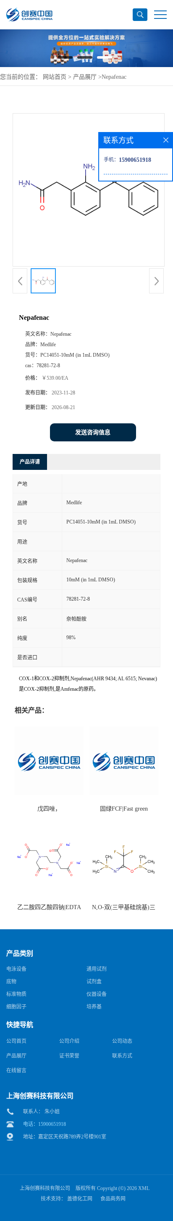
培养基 (94, 1007)
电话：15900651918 (44, 1124)
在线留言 (16, 1070)
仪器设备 (96, 994)
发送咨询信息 (92, 432)
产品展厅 (85, 77)
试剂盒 (94, 982)
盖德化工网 (79, 1199)
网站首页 (54, 77)
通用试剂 (96, 969)
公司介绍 (69, 1041)
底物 (11, 982)
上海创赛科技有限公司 (45, 1188)
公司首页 (16, 1041)
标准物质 (16, 994)
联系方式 (122, 1056)
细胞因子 (16, 1007)
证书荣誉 (69, 1056)
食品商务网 (113, 1199)
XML (143, 1188)
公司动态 (122, 1041)
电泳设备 (16, 969)
